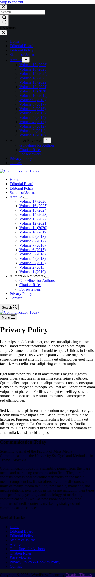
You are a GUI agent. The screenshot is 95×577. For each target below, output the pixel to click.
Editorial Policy (22, 536)
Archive (16, 544)
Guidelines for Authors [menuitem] (37, 145)
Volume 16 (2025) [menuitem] (33, 69)
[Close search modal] (3, 7)
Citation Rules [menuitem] (30, 150)
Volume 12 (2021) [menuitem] (33, 87)
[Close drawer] (3, 32)
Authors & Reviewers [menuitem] (26, 140)
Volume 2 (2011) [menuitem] (32, 131)
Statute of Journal (23, 540)
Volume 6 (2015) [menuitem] (32, 113)
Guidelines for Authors (27, 549)
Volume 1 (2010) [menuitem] (32, 135)
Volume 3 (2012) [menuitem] (32, 126)
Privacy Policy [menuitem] (21, 158)
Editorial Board (21, 531)
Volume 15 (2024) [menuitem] (33, 73)
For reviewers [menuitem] (30, 154)
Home (14, 527)
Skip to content (11, 2)
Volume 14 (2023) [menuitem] (33, 78)
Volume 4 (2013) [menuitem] (32, 122)
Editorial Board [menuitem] (21, 46)
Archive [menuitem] (16, 60)
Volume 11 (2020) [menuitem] (33, 91)
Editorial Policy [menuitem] (22, 50)
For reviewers (20, 558)
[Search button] (4, 20)
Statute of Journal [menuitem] (23, 54)
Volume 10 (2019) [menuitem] (33, 95)
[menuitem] (26, 60)
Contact (16, 566)
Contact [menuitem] (16, 163)
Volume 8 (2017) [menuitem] (32, 104)
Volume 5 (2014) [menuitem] (32, 117)
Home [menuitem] (14, 41)
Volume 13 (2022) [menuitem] (33, 82)
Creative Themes (79, 575)
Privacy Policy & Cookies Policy (35, 562)
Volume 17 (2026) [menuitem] (33, 65)
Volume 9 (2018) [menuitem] (32, 100)
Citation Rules (21, 553)
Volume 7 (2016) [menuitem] (32, 109)
